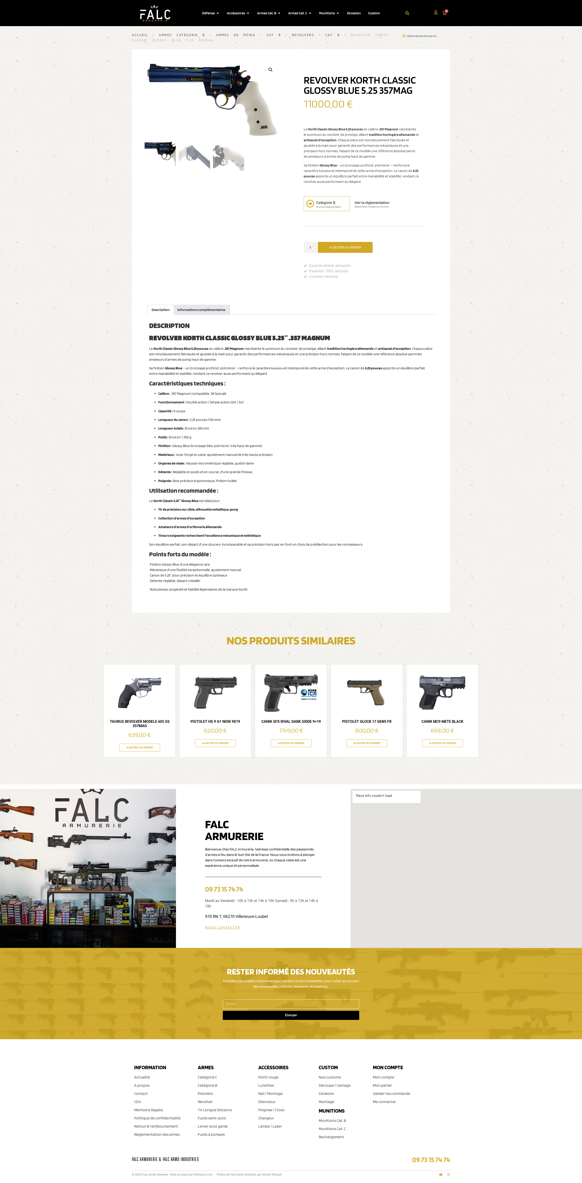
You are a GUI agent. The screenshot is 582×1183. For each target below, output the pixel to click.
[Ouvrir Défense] (218, 13)
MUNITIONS (332, 1110)
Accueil (140, 35)
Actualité (142, 1077)
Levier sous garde (213, 1126)
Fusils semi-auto (212, 1118)
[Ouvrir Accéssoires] (248, 13)
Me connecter (384, 1101)
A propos (142, 1085)
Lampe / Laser (270, 1126)
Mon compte (383, 1077)
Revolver (205, 1101)
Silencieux (266, 1101)
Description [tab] (161, 310)
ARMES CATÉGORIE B (182, 35)
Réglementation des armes (157, 1134)
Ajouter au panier (345, 247)
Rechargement (331, 1136)
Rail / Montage (270, 1093)
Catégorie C (207, 1077)
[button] (270, 70)
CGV (137, 1101)
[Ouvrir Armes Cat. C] (310, 13)
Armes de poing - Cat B (248, 35)
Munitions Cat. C (332, 1128)
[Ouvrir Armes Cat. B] (279, 13)
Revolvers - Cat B (316, 35)
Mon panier (382, 1085)
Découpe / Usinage (335, 1085)
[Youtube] (440, 1174)
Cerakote (326, 1093)
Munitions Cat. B (332, 1120)
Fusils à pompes (211, 1134)
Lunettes (266, 1085)
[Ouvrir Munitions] (338, 13)
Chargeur (266, 1118)
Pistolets (205, 1093)
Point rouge (268, 1077)
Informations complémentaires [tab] (201, 310)
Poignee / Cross (271, 1109)
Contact (141, 1093)
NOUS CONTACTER (222, 927)
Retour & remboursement (156, 1126)
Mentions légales (148, 1109)
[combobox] (419, 13)
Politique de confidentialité (157, 1118)
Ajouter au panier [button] (139, 747)
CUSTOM (328, 1067)
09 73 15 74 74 (224, 889)
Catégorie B (207, 1085)
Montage (326, 1101)
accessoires (273, 1067)
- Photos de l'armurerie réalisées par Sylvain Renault (248, 1174)
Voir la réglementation (371, 202)
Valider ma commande (391, 1093)
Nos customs (330, 1077)
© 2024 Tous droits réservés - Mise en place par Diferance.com (172, 1174)
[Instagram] (448, 1174)
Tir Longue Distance (215, 1109)
